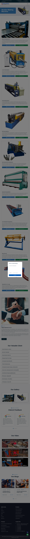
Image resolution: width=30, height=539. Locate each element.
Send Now (15, 275)
